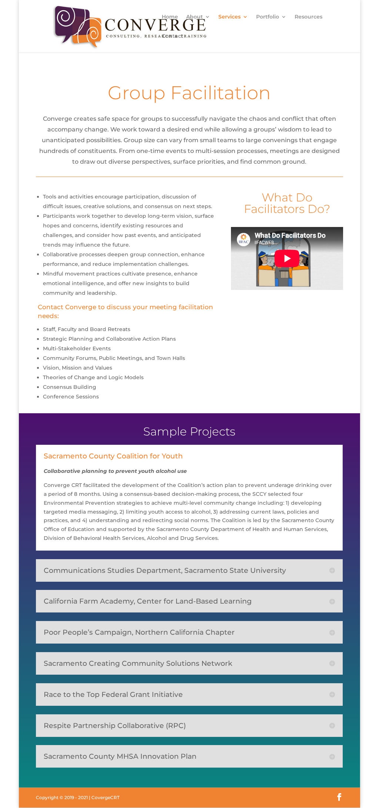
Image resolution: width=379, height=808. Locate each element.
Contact (172, 36)
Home (170, 17)
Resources (308, 17)
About (194, 17)
